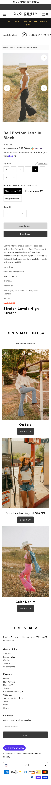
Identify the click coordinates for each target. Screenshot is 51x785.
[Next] (44, 88)
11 (42, 169)
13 (6, 177)
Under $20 (8, 685)
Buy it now (25, 234)
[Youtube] (30, 627)
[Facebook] (14, 627)
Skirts (5, 704)
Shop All (6, 688)
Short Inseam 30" (13, 191)
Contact (6, 660)
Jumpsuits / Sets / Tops (13, 698)
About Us (7, 653)
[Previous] (7, 88)
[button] (25, 148)
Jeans (12, 47)
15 (14, 177)
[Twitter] (25, 627)
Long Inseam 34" (12, 198)
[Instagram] (19, 627)
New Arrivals (9, 682)
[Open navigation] (4, 14)
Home (5, 47)
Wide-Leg (7, 695)
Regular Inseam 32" (34, 191)
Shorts (6, 708)
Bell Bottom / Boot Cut (13, 691)
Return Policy (9, 657)
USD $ (26, 765)
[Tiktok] (36, 627)
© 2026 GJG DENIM (12, 753)
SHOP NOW (25, 431)
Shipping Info (9, 666)
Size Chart (42, 163)
